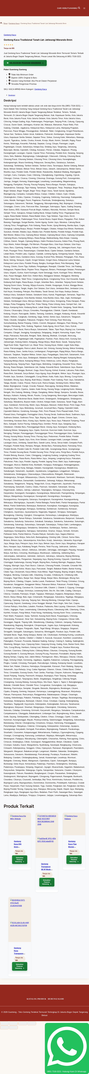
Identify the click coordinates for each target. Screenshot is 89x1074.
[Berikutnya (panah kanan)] (13, 1027)
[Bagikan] (22, 1023)
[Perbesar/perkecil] (4, 1023)
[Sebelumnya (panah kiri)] (4, 1027)
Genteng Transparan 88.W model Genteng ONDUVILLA (46, 869)
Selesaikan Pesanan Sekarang (25, 63)
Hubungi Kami (56, 999)
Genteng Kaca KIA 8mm (17, 844)
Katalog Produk (36, 999)
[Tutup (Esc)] (31, 1023)
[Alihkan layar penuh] (13, 1023)
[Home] (1, 23)
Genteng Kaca (10, 35)
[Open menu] (85, 8)
